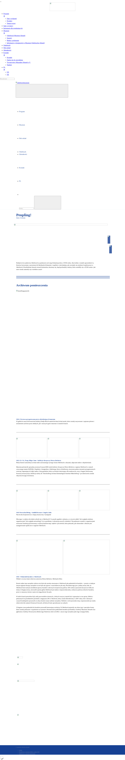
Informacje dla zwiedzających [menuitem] (13, 28)
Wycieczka (22, 217)
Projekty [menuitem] (9, 21)
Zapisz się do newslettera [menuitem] (15, 60)
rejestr (20, 750)
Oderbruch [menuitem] (6, 45)
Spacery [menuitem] (9, 38)
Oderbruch (22, 152)
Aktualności (23, 154)
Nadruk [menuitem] (9, 65)
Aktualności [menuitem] (7, 50)
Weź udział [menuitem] (6, 48)
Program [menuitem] (6, 15)
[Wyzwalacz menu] (0, 1)
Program (22, 111)
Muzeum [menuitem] (6, 32)
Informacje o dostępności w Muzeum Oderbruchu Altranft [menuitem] (26, 43)
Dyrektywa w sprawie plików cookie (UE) (29, 752)
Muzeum (22, 125)
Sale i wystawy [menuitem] (8, 26)
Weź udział (22, 138)
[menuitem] (64, 68)
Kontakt (21, 168)
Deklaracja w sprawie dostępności (27, 753)
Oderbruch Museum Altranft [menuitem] (16, 35)
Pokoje (18, 217)
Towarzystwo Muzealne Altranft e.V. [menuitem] (19, 62)
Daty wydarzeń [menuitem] (12, 18)
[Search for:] (26, 208)
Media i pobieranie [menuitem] (13, 40)
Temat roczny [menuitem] (11, 23)
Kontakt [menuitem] (6, 54)
